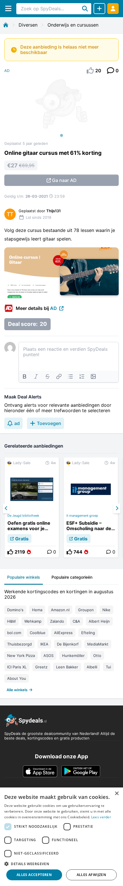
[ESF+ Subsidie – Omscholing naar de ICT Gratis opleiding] (91, 508)
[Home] (6, 25)
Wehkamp (32, 621)
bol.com (14, 632)
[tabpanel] (61, 639)
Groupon (86, 610)
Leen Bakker (67, 667)
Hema (37, 610)
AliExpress (63, 632)
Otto (97, 655)
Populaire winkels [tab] (23, 577)
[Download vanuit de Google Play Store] (80, 771)
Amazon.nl (60, 610)
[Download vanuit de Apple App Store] (40, 771)
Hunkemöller (73, 655)
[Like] (10, 552)
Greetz (41, 667)
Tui (108, 667)
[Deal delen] (99, 8)
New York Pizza (21, 655)
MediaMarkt (97, 644)
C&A (76, 621)
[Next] (116, 508)
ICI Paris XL (17, 667)
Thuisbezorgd (19, 644)
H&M (11, 621)
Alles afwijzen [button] (91, 874)
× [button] (116, 793)
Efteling (88, 632)
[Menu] (8, 8)
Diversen (28, 25)
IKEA (44, 644)
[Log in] (113, 8)
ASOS (48, 655)
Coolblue (37, 632)
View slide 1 (61, 135)
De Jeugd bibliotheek (23, 516)
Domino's (15, 610)
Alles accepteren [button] (34, 874)
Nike (106, 610)
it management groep (82, 516)
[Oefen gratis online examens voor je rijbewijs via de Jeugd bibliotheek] (32, 508)
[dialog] (61, 836)
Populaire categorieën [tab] (71, 577)
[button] (61, 863)
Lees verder (101, 817)
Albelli (92, 667)
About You (16, 678)
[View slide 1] (61, 109)
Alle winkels (17, 689)
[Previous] (6, 508)
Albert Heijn (99, 621)
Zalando (57, 621)
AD (6, 71)
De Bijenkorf (68, 644)
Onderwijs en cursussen (72, 25)
